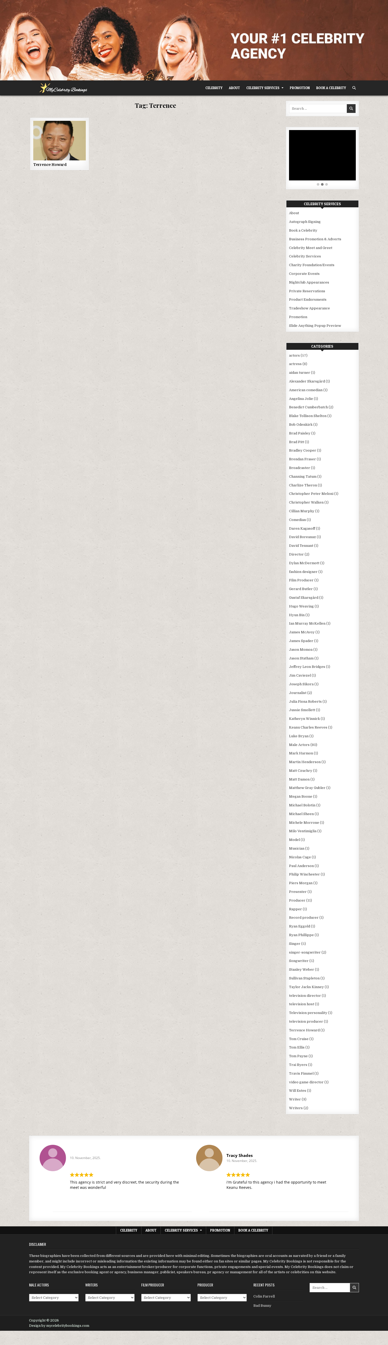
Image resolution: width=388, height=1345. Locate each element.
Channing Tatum (302, 476)
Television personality (308, 1013)
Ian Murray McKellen (307, 623)
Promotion (300, 88)
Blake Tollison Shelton (308, 416)
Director (296, 554)
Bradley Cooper (302, 450)
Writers (296, 1108)
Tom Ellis (297, 1047)
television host (301, 1004)
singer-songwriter (305, 952)
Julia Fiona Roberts (305, 701)
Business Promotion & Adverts (315, 239)
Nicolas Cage (300, 857)
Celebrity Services (263, 88)
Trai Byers (298, 1065)
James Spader (301, 641)
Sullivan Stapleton (304, 978)
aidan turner (299, 373)
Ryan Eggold (299, 926)
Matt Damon (299, 779)
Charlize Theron (303, 485)
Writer (295, 1099)
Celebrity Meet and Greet (310, 248)
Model (294, 840)
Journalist (297, 693)
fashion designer (303, 572)
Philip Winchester (304, 874)
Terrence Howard (50, 164)
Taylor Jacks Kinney (306, 987)
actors (294, 355)
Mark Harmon (301, 753)
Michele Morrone (304, 823)
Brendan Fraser (302, 459)
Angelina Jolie (301, 399)
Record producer (304, 918)
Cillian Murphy (301, 511)
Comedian (297, 520)
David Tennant (301, 546)
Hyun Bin (297, 615)
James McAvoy (302, 632)
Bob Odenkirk (301, 425)
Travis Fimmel (301, 1073)
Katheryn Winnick (304, 719)
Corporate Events (304, 274)
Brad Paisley (299, 433)
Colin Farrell (264, 1296)
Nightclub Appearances (309, 282)
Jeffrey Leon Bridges (307, 667)
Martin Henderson (305, 762)
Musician (296, 848)
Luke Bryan (299, 736)
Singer (294, 944)
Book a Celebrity (331, 88)
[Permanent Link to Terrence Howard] (59, 140)
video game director (306, 1082)
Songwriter (299, 961)
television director (305, 996)
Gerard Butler (301, 589)
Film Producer (301, 580)
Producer (297, 900)
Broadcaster (299, 468)
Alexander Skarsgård (307, 381)
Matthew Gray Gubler (307, 788)
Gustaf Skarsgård (303, 598)
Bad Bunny (262, 1306)
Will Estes (297, 1091)
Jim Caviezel (300, 675)
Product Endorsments (308, 299)
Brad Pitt (296, 442)
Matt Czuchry (300, 771)
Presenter (298, 892)
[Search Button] (354, 88)
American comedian (306, 390)
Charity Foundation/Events (311, 265)
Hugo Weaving (301, 606)
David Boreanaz (302, 537)
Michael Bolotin (302, 805)
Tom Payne (298, 1056)
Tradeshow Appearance (309, 308)
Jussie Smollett (302, 710)
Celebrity (214, 88)
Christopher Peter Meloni (311, 494)
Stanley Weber (301, 969)
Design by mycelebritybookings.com (59, 1326)
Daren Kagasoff (302, 528)
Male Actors (299, 745)
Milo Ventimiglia (302, 831)
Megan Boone (300, 796)
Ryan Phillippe (301, 935)
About (234, 88)
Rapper (295, 909)
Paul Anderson (301, 866)
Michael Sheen (301, 814)
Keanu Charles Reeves (308, 727)
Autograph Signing (305, 222)
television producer (306, 1021)
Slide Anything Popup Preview (315, 326)
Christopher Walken (306, 502)
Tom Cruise (299, 1039)
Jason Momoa (301, 650)
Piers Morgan (301, 883)
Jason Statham (301, 658)
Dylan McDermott (304, 563)
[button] (318, 184)
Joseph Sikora (301, 684)
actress (295, 364)
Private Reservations (307, 291)
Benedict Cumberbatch (308, 407)
